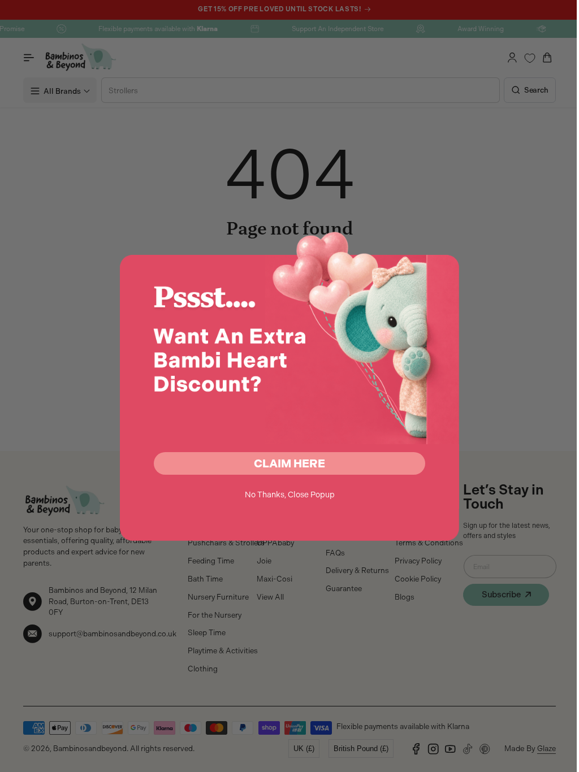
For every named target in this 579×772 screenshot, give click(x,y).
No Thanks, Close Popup (285, 494)
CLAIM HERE (285, 463)
